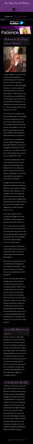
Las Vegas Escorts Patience (17, 2)
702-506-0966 (20, 16)
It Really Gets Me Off (15, 382)
